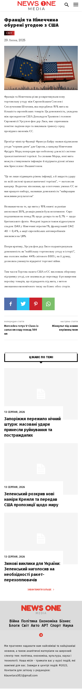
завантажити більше (40, 589)
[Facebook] (10, 304)
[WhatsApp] (48, 304)
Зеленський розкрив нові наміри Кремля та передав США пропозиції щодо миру (31, 499)
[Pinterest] (35, 304)
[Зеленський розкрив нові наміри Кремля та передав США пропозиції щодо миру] (41, 469)
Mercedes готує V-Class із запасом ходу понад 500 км (21, 329)
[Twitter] (23, 304)
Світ (9, 33)
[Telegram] (41, 635)
